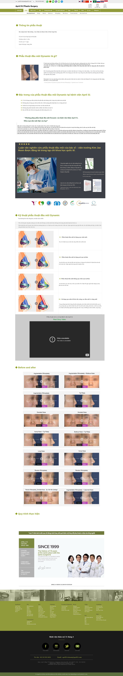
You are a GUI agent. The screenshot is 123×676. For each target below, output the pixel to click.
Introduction (17, 604)
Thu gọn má (52, 608)
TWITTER (67, 650)
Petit (82, 10)
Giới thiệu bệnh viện (18, 608)
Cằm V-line (52, 611)
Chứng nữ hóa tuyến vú (77, 614)
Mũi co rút (33, 10)
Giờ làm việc (17, 610)
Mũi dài (44, 13)
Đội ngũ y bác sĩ (18, 607)
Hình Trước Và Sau (99, 610)
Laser (85, 622)
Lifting (86, 604)
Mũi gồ (38, 13)
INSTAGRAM (56, 650)
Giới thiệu (19, 10)
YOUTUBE (77, 650)
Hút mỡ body (64, 608)
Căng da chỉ (87, 606)
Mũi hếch (28, 622)
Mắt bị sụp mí (40, 610)
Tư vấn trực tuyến (99, 606)
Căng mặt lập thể (53, 614)
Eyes (39, 604)
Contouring (52, 604)
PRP (85, 618)
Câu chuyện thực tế (99, 607)
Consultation (98, 604)
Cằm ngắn (51, 612)
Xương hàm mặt (48, 10)
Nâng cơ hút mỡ (52, 616)
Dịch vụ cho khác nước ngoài (101, 620)
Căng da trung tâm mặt (88, 610)
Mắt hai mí (40, 607)
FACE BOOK (45, 650)
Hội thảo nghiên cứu (99, 617)
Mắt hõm (39, 606)
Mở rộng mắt (40, 608)
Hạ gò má (51, 607)
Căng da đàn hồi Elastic (89, 607)
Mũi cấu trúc (65, 13)
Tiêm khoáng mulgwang (89, 617)
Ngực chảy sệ (75, 608)
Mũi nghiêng (57, 13)
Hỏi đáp (97, 608)
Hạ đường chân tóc (53, 615)
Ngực (69, 10)
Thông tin (96, 10)
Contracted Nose (30, 619)
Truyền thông (98, 618)
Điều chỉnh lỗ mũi (83, 13)
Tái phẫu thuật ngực (76, 607)
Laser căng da (87, 611)
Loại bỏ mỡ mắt (41, 612)
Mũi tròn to (50, 13)
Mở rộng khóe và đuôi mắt (42, 616)
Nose (28, 604)
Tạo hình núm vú (76, 612)
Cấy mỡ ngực (64, 607)
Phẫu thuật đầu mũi (31, 13)
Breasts (74, 604)
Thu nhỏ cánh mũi (73, 13)
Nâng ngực (75, 606)
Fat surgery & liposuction (67, 604)
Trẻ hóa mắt (40, 614)
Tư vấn (88, 10)
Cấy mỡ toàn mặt (64, 606)
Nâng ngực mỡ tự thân (77, 610)
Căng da (76, 10)
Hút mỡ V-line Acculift (65, 610)
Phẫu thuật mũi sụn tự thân (31, 624)
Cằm (51, 610)
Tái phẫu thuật (29, 621)
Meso (86, 620)
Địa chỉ (16, 611)
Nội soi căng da (87, 608)
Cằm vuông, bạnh (53, 606)
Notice (97, 614)
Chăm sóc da (87, 624)
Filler (85, 621)
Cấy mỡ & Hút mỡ (60, 10)
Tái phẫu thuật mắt (41, 615)
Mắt (40, 10)
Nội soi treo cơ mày (41, 611)
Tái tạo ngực (75, 611)
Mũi (26, 10)
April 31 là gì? (17, 606)
